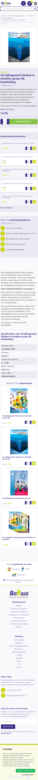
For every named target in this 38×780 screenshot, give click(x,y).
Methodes (19, 643)
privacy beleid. (6, 733)
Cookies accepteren (25, 770)
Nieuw (19, 661)
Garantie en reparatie (19, 609)
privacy (19, 766)
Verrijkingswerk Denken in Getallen (13, 20)
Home (3, 16)
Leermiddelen (19, 640)
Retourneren (19, 618)
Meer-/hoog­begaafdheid (16, 16)
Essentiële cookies (28, 775)
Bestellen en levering (19, 612)
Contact (19, 627)
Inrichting (19, 658)
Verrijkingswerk (7, 18)
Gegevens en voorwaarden (19, 615)
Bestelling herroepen (19, 621)
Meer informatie (7, 109)
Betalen (19, 606)
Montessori (19, 649)
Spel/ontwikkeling (19, 652)
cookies (26, 766)
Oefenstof (31, 16)
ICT (19, 664)
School (19, 667)
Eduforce (4, 72)
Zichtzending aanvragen (19, 624)
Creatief (19, 655)
